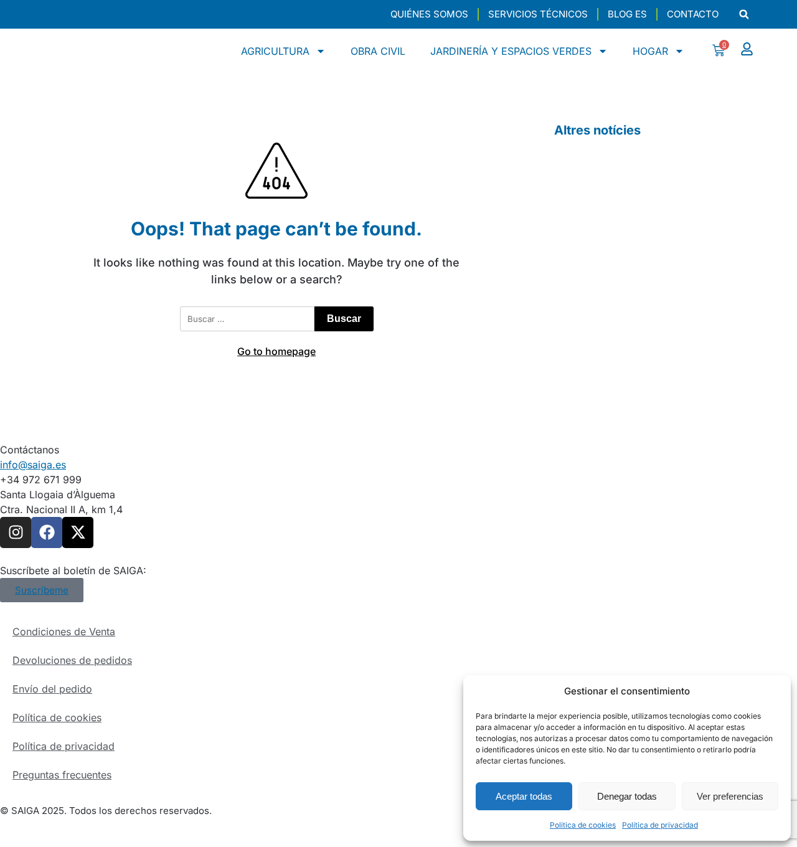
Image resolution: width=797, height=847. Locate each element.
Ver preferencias (730, 796)
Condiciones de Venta (63, 631)
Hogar (650, 51)
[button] (743, 14)
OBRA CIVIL (378, 51)
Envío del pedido (52, 689)
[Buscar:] (247, 318)
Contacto (693, 14)
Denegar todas (627, 796)
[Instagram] (15, 532)
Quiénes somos (429, 14)
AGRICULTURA (275, 51)
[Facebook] (46, 532)
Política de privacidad (660, 825)
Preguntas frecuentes (61, 775)
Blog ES (627, 14)
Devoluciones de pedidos (72, 660)
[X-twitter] (77, 532)
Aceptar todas (524, 796)
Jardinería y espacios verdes (511, 51)
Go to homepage (276, 351)
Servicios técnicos (538, 14)
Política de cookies (583, 825)
